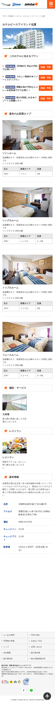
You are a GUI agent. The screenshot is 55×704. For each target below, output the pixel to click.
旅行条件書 (35, 653)
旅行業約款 (8, 659)
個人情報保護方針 (38, 659)
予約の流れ (35, 635)
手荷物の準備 (8, 641)
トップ (6, 647)
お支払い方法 (36, 641)
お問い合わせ (36, 647)
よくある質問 (8, 635)
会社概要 (7, 653)
